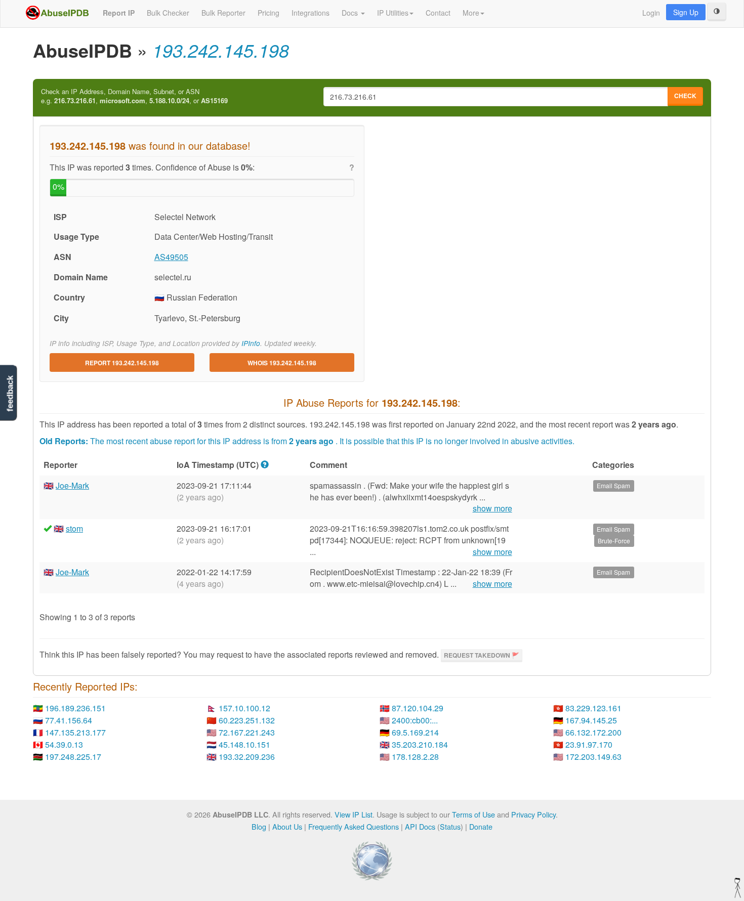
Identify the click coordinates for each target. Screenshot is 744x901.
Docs (351, 13)
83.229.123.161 (593, 708)
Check (685, 95)
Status (450, 826)
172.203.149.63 (593, 756)
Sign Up (685, 12)
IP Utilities (392, 13)
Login (651, 13)
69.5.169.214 (415, 732)
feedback (10, 393)
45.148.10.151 (244, 744)
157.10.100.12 (244, 708)
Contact (438, 13)
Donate (480, 826)
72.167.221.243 (247, 732)
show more (492, 508)
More (471, 13)
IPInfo (250, 343)
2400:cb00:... (415, 720)
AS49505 (171, 257)
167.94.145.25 (591, 720)
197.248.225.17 (73, 756)
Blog (259, 826)
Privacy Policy (533, 814)
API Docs (420, 826)
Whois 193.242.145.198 (281, 362)
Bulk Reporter (223, 13)
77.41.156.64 (68, 720)
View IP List (354, 814)
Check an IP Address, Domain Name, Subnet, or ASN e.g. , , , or (134, 96)
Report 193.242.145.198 (122, 362)
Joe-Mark (72, 485)
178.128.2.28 (415, 756)
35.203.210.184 (420, 744)
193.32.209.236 (247, 756)
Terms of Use (473, 814)
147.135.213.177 (75, 732)
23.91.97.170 (588, 744)
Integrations (310, 13)
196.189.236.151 (75, 708)
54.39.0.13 (64, 744)
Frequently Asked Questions (353, 826)
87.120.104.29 (417, 708)
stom (74, 528)
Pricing (268, 13)
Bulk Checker (168, 13)
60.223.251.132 (247, 720)
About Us (287, 826)
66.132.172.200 (593, 732)
